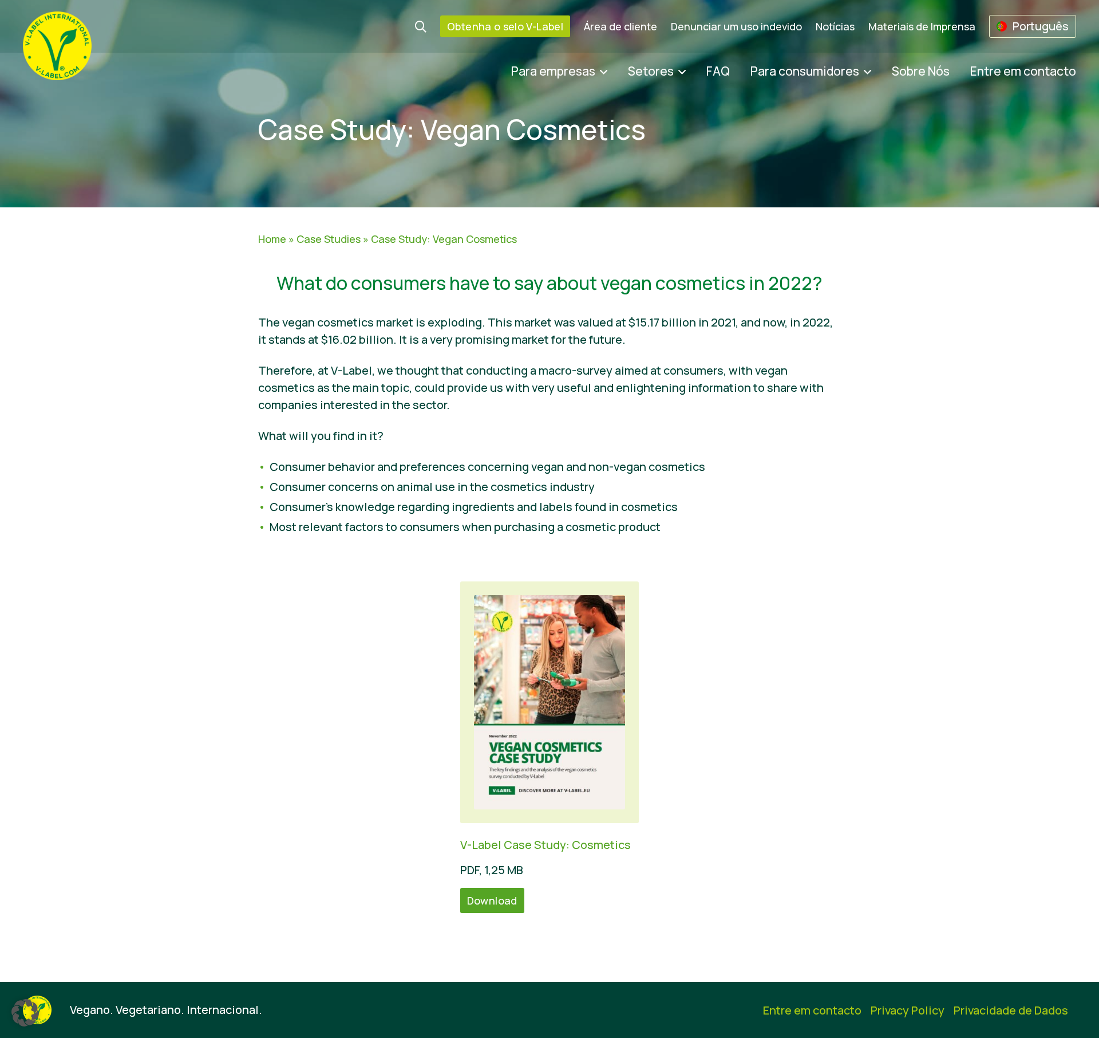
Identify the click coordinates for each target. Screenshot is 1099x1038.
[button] (25, 1013)
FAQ (718, 71)
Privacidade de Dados (1011, 1010)
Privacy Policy (907, 1010)
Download (492, 900)
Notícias (835, 26)
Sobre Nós (921, 71)
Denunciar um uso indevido (736, 26)
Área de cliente (620, 26)
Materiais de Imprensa (921, 26)
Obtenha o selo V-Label (505, 26)
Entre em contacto (1023, 71)
